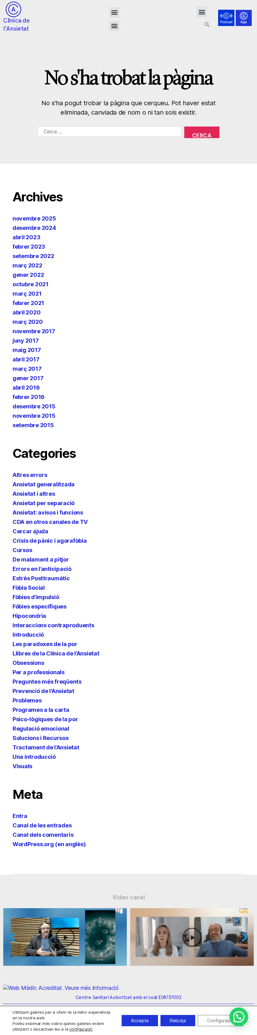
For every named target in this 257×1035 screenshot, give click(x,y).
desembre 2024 (34, 228)
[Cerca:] (108, 134)
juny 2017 (26, 340)
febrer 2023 (29, 246)
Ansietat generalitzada (44, 484)
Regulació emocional (41, 728)
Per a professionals (39, 672)
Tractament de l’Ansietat (46, 747)
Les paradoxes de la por (45, 644)
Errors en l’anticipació (42, 569)
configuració (80, 1029)
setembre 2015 (33, 425)
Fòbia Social (29, 587)
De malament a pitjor (41, 559)
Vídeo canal (129, 897)
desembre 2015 (34, 406)
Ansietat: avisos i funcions (48, 512)
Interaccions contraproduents (53, 625)
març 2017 (27, 368)
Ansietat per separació (44, 503)
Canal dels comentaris (43, 834)
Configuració (220, 1020)
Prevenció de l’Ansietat (43, 691)
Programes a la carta (41, 709)
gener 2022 (28, 275)
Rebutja (178, 1020)
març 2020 (28, 321)
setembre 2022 (33, 256)
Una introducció (34, 756)
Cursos (22, 550)
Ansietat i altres (34, 493)
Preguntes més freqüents (47, 681)
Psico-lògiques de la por (45, 719)
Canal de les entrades (42, 825)
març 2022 (27, 265)
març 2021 (27, 293)
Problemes (27, 700)
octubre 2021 (31, 284)
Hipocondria (29, 616)
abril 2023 (26, 237)
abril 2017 (26, 359)
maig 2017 (27, 350)
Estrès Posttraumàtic (41, 578)
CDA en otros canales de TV (50, 522)
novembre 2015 (34, 415)
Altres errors (30, 475)
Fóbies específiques (39, 606)
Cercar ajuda (30, 531)
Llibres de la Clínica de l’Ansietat (56, 653)
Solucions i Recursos (41, 738)
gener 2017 (28, 378)
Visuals (22, 766)
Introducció (28, 634)
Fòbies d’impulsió (36, 597)
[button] (114, 12)
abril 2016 (26, 387)
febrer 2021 (28, 303)
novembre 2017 (34, 331)
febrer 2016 (29, 397)
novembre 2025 (34, 218)
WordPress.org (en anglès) (49, 844)
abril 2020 (26, 312)
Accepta (140, 1020)
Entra (20, 816)
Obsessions (28, 663)
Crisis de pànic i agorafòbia (50, 540)
